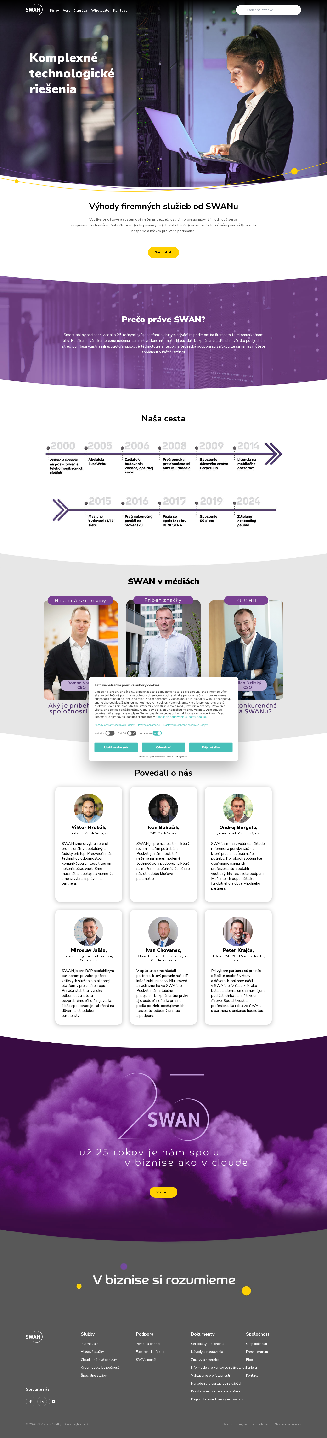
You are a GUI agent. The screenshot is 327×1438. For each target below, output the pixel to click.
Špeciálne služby (94, 1375)
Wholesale (100, 10)
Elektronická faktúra (151, 1351)
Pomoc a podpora (149, 1344)
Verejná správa (75, 10)
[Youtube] (53, 1402)
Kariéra (251, 1367)
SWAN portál (146, 1359)
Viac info (163, 1192)
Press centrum (257, 1351)
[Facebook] (30, 1402)
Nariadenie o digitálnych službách (216, 1383)
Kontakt (120, 10)
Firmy (54, 10)
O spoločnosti (256, 1344)
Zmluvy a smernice (205, 1359)
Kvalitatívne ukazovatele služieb (215, 1391)
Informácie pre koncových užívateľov (218, 1367)
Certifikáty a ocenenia (207, 1344)
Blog (249, 1359)
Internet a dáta (92, 1344)
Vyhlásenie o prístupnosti (210, 1375)
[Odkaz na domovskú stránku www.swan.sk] (34, 10)
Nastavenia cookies (288, 1424)
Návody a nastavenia (207, 1351)
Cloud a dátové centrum (99, 1359)
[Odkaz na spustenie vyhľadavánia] (241, 10)
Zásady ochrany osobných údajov (244, 1424)
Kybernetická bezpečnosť (100, 1367)
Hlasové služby (92, 1351)
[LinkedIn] (42, 1402)
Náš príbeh (163, 252)
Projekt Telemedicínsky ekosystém (217, 1399)
